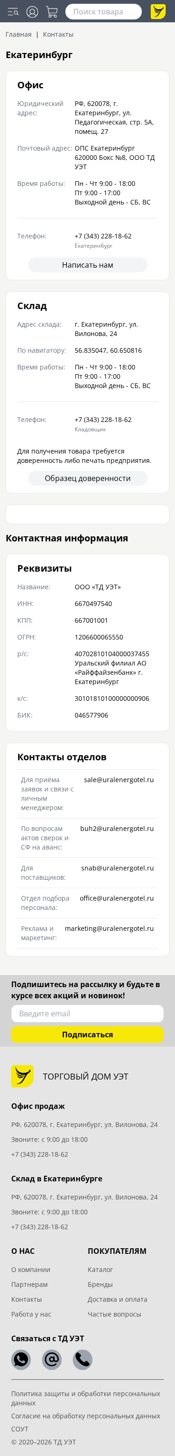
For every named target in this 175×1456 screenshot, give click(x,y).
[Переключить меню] (13, 11)
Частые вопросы (114, 1314)
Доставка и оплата (117, 1299)
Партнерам (29, 1284)
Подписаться (87, 1034)
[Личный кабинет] (32, 12)
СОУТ (19, 1428)
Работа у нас (31, 1314)
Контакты (26, 1299)
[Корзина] (52, 12)
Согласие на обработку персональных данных (85, 1415)
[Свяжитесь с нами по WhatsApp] (21, 1360)
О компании (30, 1269)
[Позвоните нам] (82, 1360)
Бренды (100, 1284)
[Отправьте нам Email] (52, 1360)
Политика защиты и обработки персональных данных (85, 1398)
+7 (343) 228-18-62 (39, 1154)
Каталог (100, 1269)
